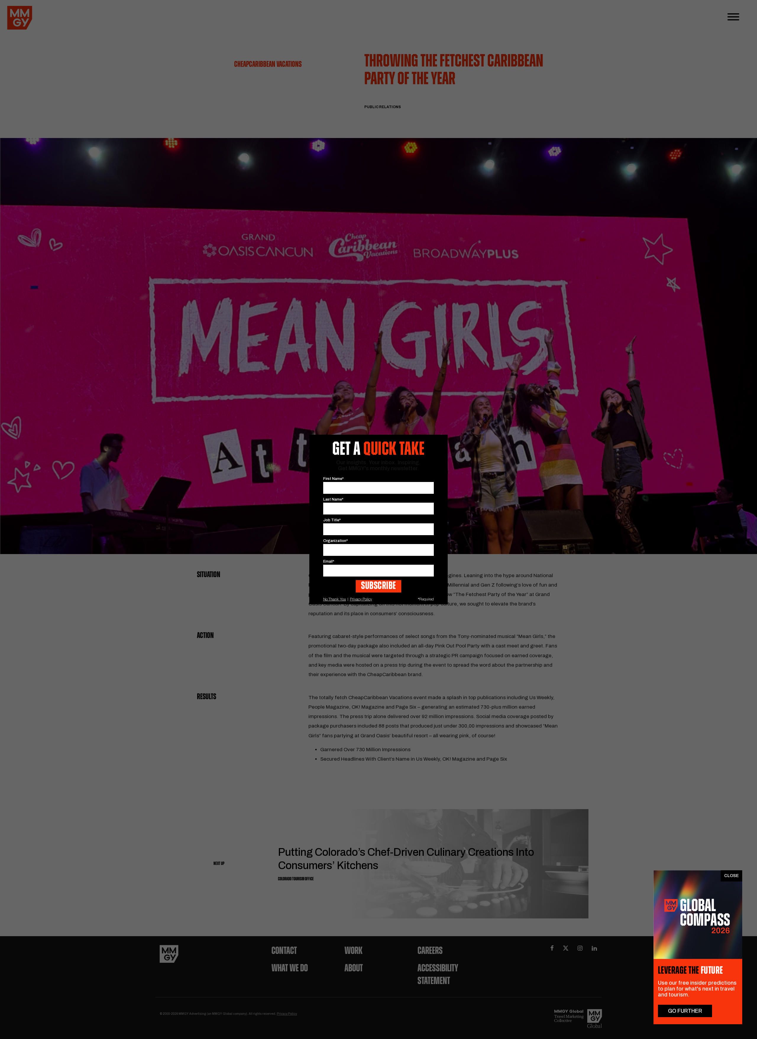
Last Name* (333, 499)
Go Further (685, 1011)
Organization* (335, 541)
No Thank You (334, 599)
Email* (328, 561)
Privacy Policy (361, 599)
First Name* (333, 479)
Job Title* (332, 520)
